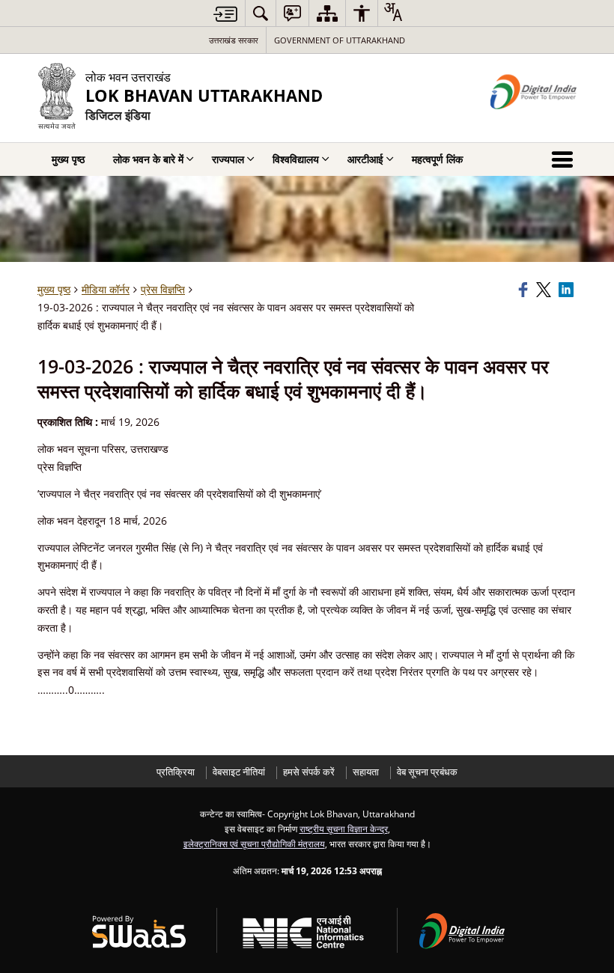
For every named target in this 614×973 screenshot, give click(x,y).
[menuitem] (261, 13)
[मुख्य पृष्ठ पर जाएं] (225, 13)
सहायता (366, 772)
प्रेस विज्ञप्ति (163, 289)
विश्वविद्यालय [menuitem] (296, 159)
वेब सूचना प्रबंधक (427, 772)
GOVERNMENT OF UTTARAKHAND (339, 40)
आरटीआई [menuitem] (365, 159)
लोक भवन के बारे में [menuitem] (148, 159)
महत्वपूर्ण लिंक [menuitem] (437, 159)
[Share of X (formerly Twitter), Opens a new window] (545, 290)
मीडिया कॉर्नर (106, 289)
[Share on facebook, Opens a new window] (525, 290)
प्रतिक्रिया (175, 772)
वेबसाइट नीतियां (239, 772)
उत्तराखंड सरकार (233, 40)
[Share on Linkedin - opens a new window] (568, 290)
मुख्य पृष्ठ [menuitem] (68, 159)
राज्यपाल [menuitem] (228, 159)
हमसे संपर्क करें (309, 772)
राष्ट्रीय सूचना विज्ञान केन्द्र (344, 829)
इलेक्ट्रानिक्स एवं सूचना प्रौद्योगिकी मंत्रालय (254, 844)
